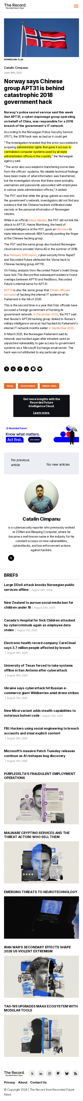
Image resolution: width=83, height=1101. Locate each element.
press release (37, 220)
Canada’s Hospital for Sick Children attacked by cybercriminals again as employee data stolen (39, 625)
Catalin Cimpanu (16, 68)
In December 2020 (45, 314)
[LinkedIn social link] (40, 1073)
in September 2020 (61, 328)
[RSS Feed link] (75, 1073)
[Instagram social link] (49, 1073)
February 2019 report (23, 255)
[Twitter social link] (32, 1073)
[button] (76, 6)
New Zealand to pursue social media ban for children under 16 (38, 605)
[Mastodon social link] (58, 1073)
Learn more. (41, 412)
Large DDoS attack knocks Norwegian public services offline (39, 587)
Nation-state (49, 385)
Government (28, 385)
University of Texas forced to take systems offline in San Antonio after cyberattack (38, 670)
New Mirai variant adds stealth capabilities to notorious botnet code (40, 713)
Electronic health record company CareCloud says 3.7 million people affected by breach (40, 647)
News (10, 385)
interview (62, 229)
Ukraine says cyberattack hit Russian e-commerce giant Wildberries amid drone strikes (41, 693)
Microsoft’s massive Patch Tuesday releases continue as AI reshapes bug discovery (39, 755)
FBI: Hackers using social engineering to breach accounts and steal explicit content (41, 733)
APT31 (8, 290)
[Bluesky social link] (66, 1073)
